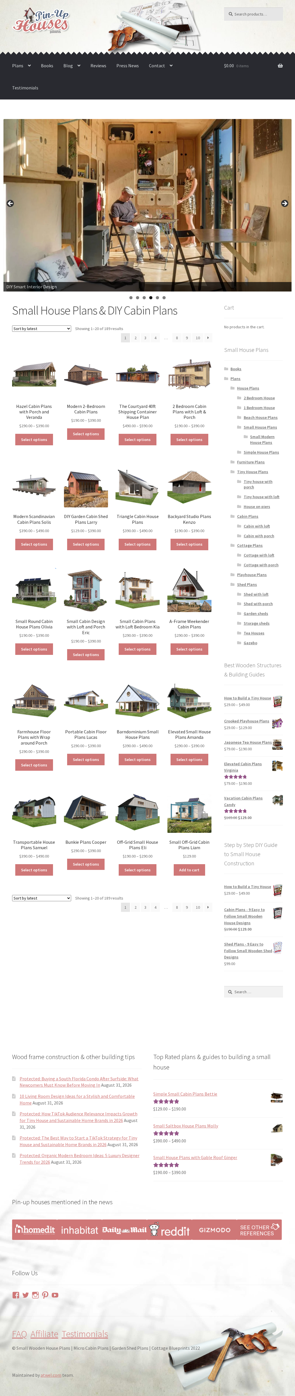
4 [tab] (150, 297)
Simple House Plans (261, 452)
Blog (68, 65)
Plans (17, 65)
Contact (157, 65)
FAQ (19, 1334)
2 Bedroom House (259, 397)
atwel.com (51, 1375)
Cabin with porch (259, 535)
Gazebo (250, 642)
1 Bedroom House (259, 407)
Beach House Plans (261, 417)
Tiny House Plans (252, 471)
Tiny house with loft (261, 496)
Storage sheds (257, 623)
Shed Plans (247, 584)
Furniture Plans (251, 462)
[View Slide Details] (147, 205)
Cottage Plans (250, 545)
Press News (127, 65)
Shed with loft (256, 594)
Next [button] (284, 204)
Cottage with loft (259, 555)
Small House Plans (260, 427)
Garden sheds (256, 613)
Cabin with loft (257, 526)
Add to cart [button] (189, 870)
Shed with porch (258, 603)
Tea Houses (254, 633)
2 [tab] (137, 297)
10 (198, 337)
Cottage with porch (261, 564)
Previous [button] (10, 204)
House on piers (257, 506)
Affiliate (44, 1334)
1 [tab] (131, 297)
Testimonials (25, 88)
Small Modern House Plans (262, 439)
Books (47, 65)
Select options (34, 439)
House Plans (248, 388)
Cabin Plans (247, 516)
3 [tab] (144, 297)
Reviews (98, 65)
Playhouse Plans (252, 574)
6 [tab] (164, 297)
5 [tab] (157, 297)
